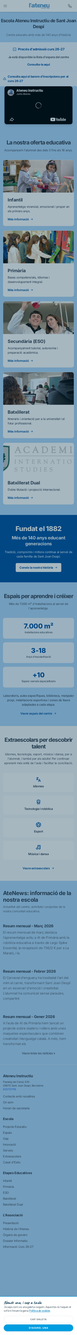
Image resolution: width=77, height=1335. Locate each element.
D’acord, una (38, 1327)
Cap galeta (38, 1319)
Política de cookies (39, 1310)
